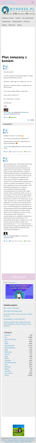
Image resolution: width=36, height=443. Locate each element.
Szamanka (6, 237)
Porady (24, 112)
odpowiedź (6, 146)
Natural (7, 369)
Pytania (18, 18)
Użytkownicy (6, 21)
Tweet (28, 120)
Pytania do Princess (10, 339)
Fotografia (8, 371)
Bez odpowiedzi (28, 18)
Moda (6, 350)
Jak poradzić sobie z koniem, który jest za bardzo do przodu (18, 315)
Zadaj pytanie (17, 21)
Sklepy (19, 25)
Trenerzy (7, 354)
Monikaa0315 (13, 114)
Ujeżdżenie (8, 360)
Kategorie (8, 332)
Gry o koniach (9, 373)
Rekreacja (8, 367)
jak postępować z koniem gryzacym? (14, 319)
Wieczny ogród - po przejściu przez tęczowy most (21, 438)
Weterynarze (8, 352)
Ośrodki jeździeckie (10, 362)
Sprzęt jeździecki (9, 345)
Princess (27, 21)
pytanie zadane (7, 112)
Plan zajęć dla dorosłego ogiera (13, 311)
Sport (6, 364)
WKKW (7, 358)
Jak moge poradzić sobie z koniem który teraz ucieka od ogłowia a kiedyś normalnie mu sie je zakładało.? (17, 324)
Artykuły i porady (8, 18)
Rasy (6, 341)
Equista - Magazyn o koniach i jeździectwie (21, 441)
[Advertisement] (18, 41)
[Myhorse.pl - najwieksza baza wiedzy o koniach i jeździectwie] (18, 10)
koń (5, 106)
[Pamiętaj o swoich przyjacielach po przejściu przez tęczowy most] (18, 430)
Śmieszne (12, 25)
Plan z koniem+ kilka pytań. (12, 308)
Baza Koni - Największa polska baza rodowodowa (13, 440)
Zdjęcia (4, 25)
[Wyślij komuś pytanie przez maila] (32, 120)
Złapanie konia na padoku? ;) (10, 282)
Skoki (6, 356)
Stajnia (7, 343)
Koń (6, 337)
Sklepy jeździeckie (10, 348)
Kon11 (29, 146)
